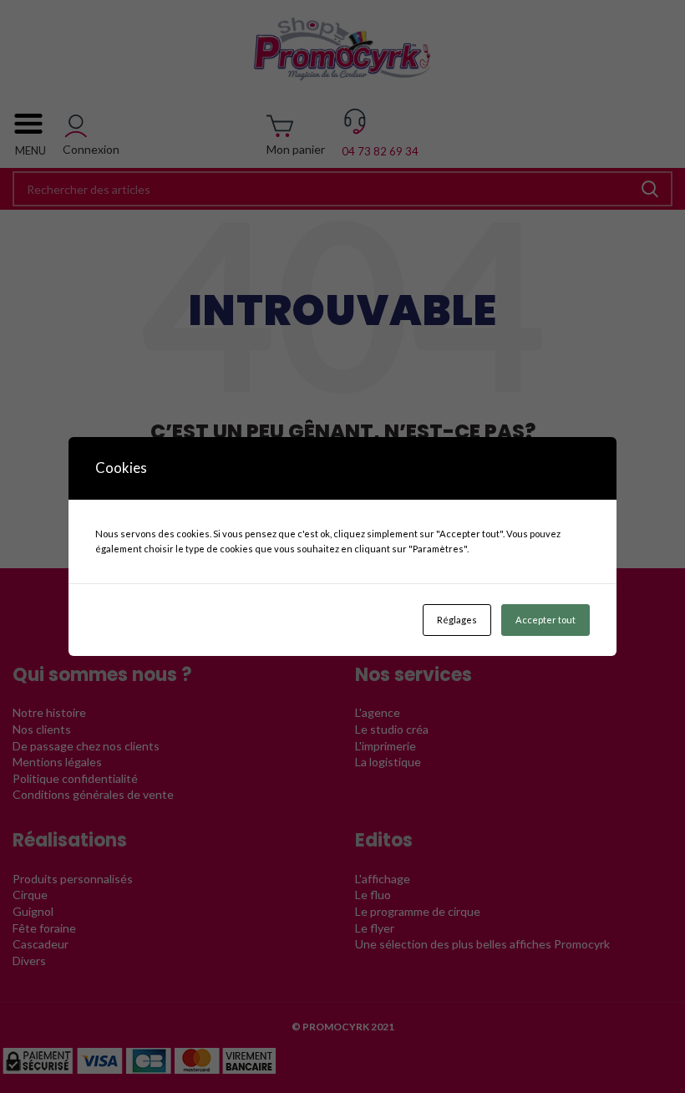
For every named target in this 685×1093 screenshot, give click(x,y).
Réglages (457, 619)
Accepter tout (545, 619)
